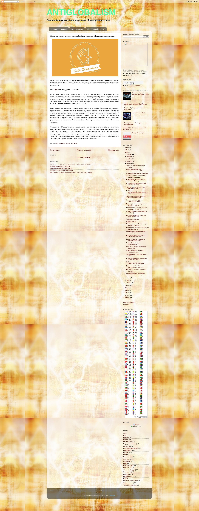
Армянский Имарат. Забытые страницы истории (135, 251)
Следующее (55, 150)
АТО (124, 433)
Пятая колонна (127, 476)
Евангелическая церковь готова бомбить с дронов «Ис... (135, 236)
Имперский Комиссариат (130, 448)
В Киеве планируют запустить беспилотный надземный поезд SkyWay (71, 172)
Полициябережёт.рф (138, 133)
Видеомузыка (77, 29)
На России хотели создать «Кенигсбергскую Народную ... (136, 262)
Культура (126, 459)
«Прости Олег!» (131, 221)
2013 (126, 290)
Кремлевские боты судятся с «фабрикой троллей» (134, 200)
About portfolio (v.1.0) (96, 29)
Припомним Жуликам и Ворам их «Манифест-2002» (140, 93)
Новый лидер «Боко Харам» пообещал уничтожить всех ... (135, 266)
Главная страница (59, 29)
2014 (126, 288)
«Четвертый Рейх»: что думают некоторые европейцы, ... (135, 274)
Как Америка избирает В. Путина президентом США (136, 216)
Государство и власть (129, 444)
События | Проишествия (130, 480)
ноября (129, 156)
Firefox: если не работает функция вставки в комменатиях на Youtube (70, 164)
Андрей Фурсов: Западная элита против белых (136, 232)
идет (55, 90)
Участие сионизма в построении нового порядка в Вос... (136, 176)
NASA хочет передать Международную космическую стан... (136, 192)
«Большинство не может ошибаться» (137, 173)
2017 (126, 149)
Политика (126, 474)
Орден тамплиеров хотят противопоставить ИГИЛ (134, 170)
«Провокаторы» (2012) (138, 112)
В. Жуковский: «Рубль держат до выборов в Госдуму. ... (135, 180)
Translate (137, 85)
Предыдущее (113, 150)
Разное (125, 478)
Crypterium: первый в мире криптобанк (61, 170)
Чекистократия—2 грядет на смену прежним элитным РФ (136, 208)
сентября (130, 161)
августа (129, 163)
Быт (124, 435)
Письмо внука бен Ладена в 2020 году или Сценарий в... (137, 228)
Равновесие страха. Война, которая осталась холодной (136, 224)
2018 (126, 147)
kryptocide (126, 304)
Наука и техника (128, 465)
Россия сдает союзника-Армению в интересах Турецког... (136, 204)
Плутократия (127, 472)
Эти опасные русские (132, 219)
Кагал (125, 454)
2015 (126, 285)
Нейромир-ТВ (127, 467)
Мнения (125, 463)
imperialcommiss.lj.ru (129, 302)
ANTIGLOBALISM (81, 12)
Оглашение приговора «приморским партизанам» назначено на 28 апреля (135, 103)
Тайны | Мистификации (130, 485)
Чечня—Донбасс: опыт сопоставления (133, 243)
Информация (127, 450)
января (129, 282)
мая (128, 280)
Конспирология (127, 457)
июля (128, 278)
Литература (126, 461)
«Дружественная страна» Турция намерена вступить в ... (136, 187)
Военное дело (60, 143)
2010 (126, 297)
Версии (125, 437)
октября (129, 159)
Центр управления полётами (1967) (61, 168)
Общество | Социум (129, 470)
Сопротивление (128, 483)
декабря (129, 154)
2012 (126, 292)
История (125, 452)
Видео (125, 439)
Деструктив (126, 446)
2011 (126, 295)
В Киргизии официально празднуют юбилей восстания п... (136, 258)
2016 (126, 152)
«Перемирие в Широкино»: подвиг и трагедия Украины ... (136, 184)
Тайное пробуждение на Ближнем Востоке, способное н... (136, 196)
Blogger (112, 495)
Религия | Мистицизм (71, 143)
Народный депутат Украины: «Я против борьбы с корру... (135, 239)
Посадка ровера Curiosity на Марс (60, 166)
